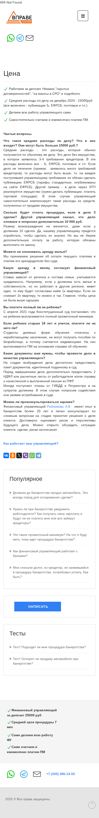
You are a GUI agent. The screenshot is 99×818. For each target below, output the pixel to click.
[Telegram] (38, 455)
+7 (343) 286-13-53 (60, 774)
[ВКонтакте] (6, 455)
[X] (19, 455)
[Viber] (25, 455)
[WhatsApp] (32, 455)
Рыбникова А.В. (60, 406)
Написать (37, 606)
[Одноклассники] (12, 455)
